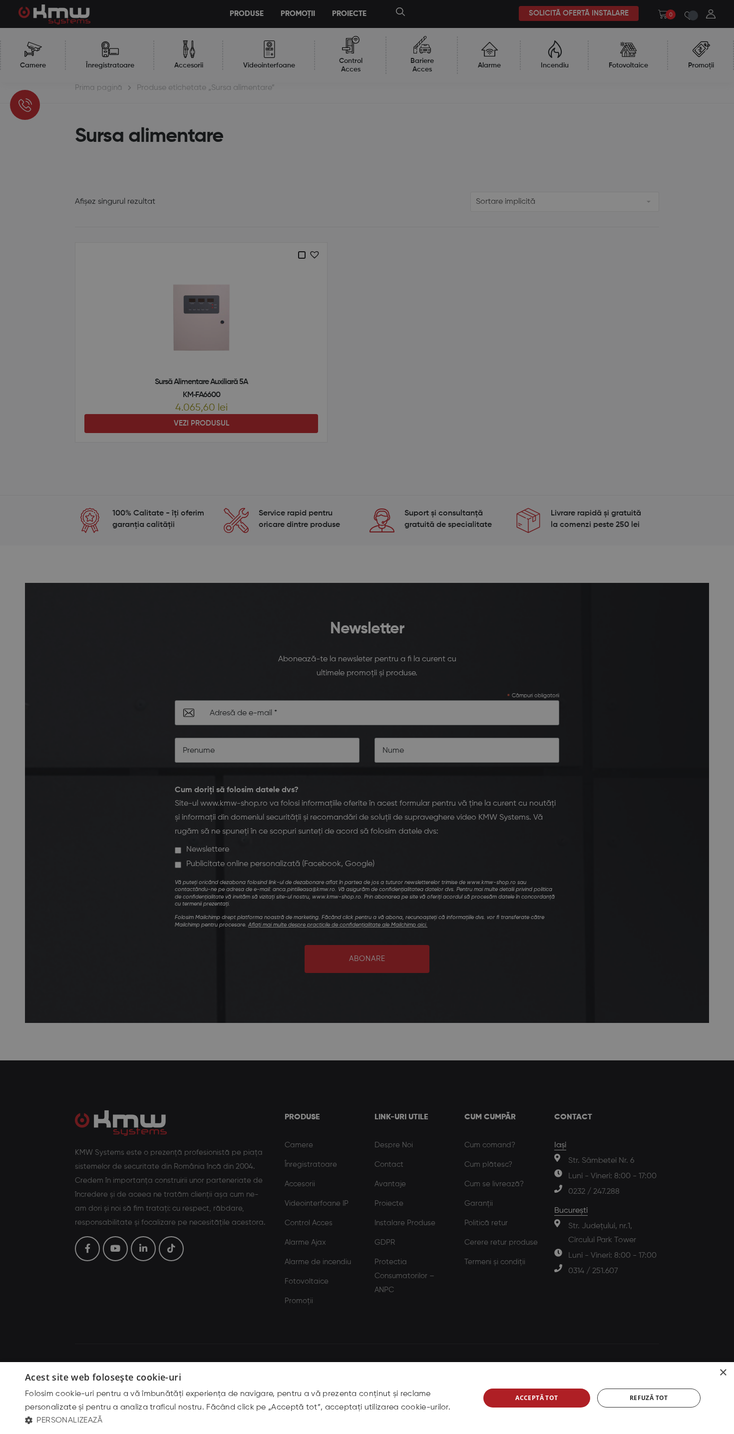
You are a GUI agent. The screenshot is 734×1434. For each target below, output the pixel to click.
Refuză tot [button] (649, 1398)
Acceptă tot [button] (536, 1398)
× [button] (723, 1373)
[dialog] (367, 1398)
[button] (245, 1420)
